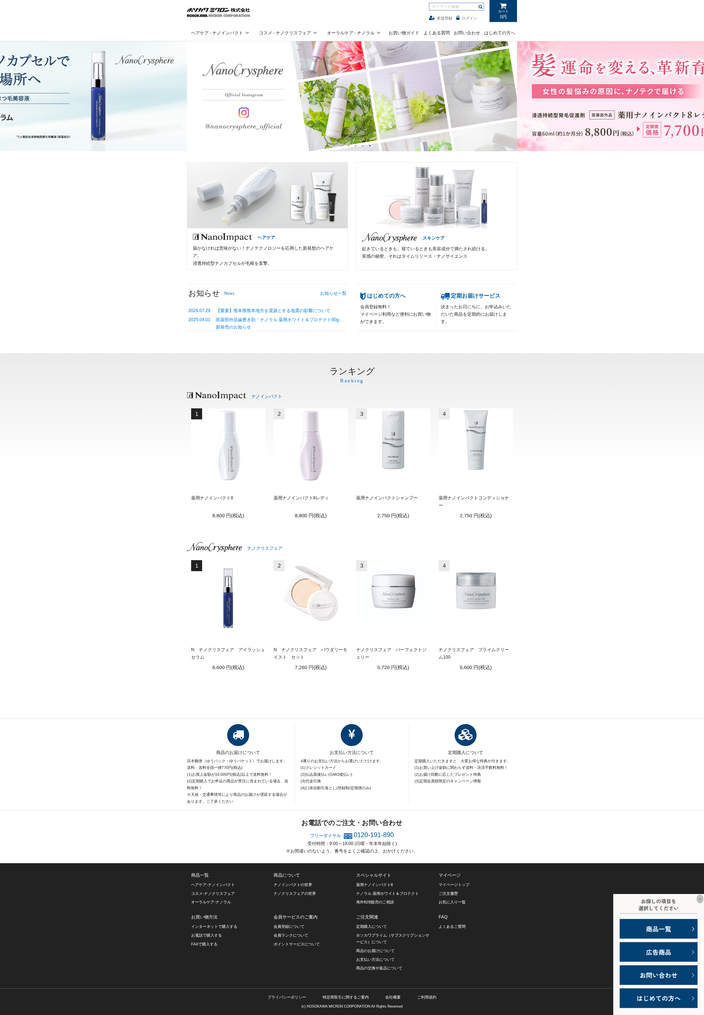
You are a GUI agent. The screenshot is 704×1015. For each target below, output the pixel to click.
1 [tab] (334, 145)
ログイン (469, 18)
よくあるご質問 (452, 926)
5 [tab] (362, 145)
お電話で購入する (206, 935)
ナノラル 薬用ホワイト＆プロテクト (387, 893)
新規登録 (444, 18)
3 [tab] (348, 145)
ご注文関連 (367, 917)
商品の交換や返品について (379, 968)
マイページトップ (454, 884)
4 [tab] (355, 145)
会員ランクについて (291, 935)
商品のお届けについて (375, 950)
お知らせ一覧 (333, 293)
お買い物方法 (204, 917)
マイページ (450, 875)
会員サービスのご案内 (296, 917)
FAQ (443, 917)
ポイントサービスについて (297, 944)
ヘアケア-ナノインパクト (213, 884)
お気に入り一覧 (452, 902)
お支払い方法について (375, 959)
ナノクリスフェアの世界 (295, 893)
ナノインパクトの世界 (293, 884)
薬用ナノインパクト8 (374, 884)
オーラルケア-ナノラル (211, 902)
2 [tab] (341, 145)
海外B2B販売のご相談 (375, 902)
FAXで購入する (204, 944)
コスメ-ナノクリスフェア (213, 893)
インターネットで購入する (214, 926)
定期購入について (371, 926)
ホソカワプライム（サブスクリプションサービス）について (392, 938)
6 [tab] (370, 145)
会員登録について (289, 926)
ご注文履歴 (448, 893)
